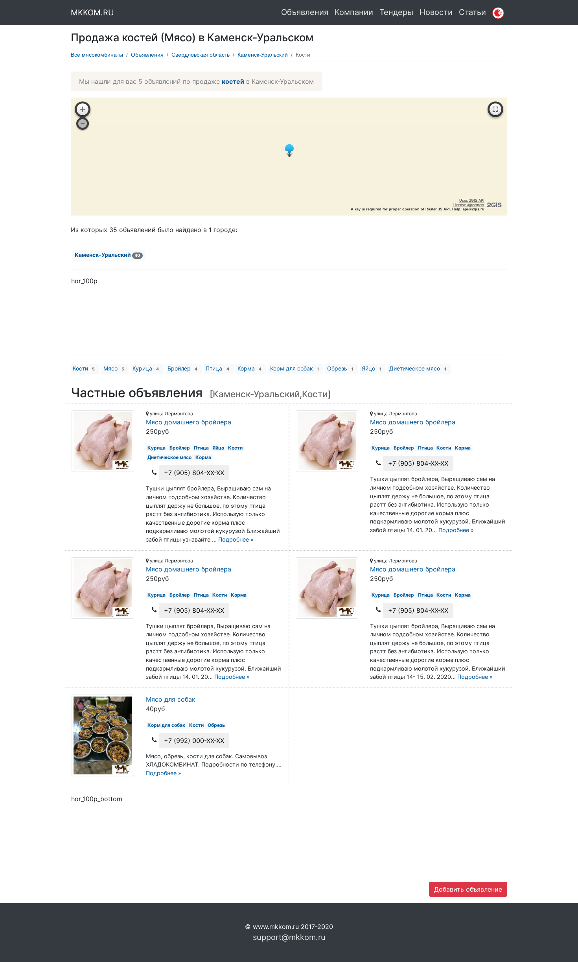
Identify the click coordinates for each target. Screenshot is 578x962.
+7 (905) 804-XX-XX (194, 473)
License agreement (468, 205)
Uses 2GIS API (471, 201)
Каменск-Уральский (262, 55)
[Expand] (495, 109)
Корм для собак (294, 368)
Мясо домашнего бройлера (188, 422)
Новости (436, 12)
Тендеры (396, 12)
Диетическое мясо (417, 368)
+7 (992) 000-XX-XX (194, 741)
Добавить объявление (468, 889)
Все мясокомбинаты (97, 55)
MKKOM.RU (92, 12)
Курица (146, 368)
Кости (84, 368)
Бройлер (182, 368)
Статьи (472, 12)
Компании (354, 12)
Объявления (304, 12)
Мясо (113, 368)
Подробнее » (236, 539)
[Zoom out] (82, 123)
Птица (217, 368)
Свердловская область (200, 55)
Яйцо (371, 368)
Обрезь (340, 368)
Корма (249, 368)
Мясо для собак (170, 699)
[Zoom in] (82, 109)
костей (233, 81)
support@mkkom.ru (289, 937)
